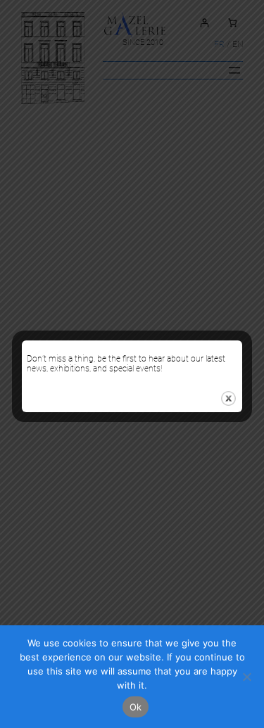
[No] (246, 677)
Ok (136, 707)
